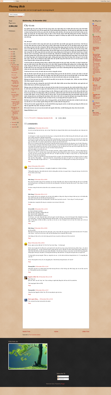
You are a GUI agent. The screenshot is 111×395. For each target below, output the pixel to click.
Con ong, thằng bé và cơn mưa (15, 96)
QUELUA (95, 85)
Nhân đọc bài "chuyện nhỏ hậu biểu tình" (15, 82)
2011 (11, 63)
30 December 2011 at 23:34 (46, 299)
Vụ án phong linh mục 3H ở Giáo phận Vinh (96, 107)
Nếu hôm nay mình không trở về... (14, 118)
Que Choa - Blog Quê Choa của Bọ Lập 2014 (97, 79)
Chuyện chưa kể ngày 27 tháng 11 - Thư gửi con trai (15, 103)
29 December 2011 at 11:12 (40, 194)
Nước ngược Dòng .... (33, 299)
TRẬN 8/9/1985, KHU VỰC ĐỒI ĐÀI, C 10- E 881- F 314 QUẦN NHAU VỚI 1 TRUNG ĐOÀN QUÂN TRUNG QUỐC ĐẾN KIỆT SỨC (97, 68)
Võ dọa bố (13, 99)
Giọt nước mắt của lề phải (14, 86)
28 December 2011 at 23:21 (41, 128)
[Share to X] (62, 118)
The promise (14, 72)
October (14, 124)
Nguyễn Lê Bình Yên (33, 276)
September (14, 127)
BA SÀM (95, 25)
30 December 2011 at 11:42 (41, 266)
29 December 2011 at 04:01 (38, 166)
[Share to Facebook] (64, 118)
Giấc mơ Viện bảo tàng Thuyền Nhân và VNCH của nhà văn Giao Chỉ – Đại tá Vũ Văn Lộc (97, 40)
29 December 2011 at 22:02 (41, 209)
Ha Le (29, 166)
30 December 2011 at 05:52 (38, 243)
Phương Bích (17, 6)
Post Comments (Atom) (34, 334)
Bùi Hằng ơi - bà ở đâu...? (15, 108)
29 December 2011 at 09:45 (40, 179)
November (14, 122)
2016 (11, 51)
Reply (29, 161)
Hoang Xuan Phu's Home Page (96, 48)
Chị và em (13, 75)
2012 (11, 60)
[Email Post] (56, 118)
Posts (60, 376)
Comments (61, 379)
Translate (20, 16)
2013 (11, 58)
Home (56, 331)
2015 (11, 54)
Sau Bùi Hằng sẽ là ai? (14, 78)
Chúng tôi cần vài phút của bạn (97, 114)
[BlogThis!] (60, 118)
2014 (11, 56)
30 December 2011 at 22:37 (41, 290)
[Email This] (59, 118)
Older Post (85, 331)
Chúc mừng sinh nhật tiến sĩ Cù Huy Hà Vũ (15, 112)
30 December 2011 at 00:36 (40, 228)
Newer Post (26, 331)
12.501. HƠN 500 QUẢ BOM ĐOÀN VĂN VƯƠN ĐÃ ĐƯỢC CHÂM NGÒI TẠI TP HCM (97, 29)
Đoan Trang (96, 112)
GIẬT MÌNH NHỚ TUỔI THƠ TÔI (96, 98)
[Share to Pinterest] (65, 118)
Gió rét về (13, 92)
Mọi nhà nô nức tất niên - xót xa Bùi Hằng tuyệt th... (15, 68)
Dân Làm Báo (96, 36)
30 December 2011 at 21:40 (45, 276)
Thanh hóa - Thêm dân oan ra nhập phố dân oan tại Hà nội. (97, 88)
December (14, 64)
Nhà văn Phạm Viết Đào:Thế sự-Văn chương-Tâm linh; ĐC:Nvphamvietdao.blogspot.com (97, 58)
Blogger (63, 383)
